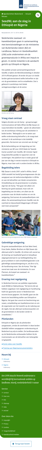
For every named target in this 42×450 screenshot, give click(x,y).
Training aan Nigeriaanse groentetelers (18, 348)
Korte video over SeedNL (12, 344)
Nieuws (4, 16)
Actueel (28, 14)
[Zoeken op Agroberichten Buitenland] (37, 15)
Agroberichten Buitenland (13, 14)
